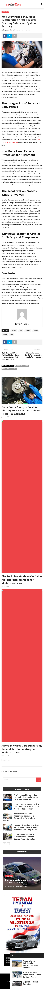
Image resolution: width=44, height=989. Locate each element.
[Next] (8, 843)
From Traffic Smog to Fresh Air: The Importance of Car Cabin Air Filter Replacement (21, 410)
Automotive (5, 12)
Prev (4, 760)
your (11, 334)
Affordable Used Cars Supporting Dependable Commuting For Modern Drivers (22, 749)
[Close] (12, 955)
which (5, 334)
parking (28, 330)
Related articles (7, 366)
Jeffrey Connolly (7, 30)
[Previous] (4, 843)
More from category (9, 368)
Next (9, 760)
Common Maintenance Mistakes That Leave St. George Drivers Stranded (24, 836)
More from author (21, 366)
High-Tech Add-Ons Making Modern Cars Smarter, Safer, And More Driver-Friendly (10, 356)
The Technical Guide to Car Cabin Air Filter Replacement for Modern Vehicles (22, 580)
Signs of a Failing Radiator (30, 983)
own (21, 330)
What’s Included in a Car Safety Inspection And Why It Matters (33, 355)
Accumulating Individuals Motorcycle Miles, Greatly (30, 964)
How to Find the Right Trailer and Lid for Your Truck (32, 974)
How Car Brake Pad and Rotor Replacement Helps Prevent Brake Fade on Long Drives (27, 827)
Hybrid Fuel (9, 876)
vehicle (36, 330)
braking (14, 330)
